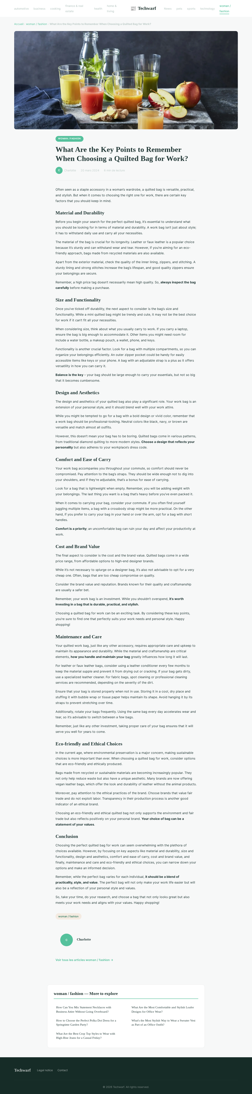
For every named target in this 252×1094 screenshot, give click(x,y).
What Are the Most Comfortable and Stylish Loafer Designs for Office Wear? (163, 1009)
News (168, 8)
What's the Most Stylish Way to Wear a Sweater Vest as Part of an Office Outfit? (163, 1022)
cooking (55, 8)
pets (179, 8)
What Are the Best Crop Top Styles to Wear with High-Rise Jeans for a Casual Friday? (85, 1035)
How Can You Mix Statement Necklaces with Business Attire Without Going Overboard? (83, 1009)
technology (207, 8)
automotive (21, 8)
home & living (112, 8)
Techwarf (143, 8)
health (98, 8)
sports (191, 8)
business (39, 8)
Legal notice (45, 1070)
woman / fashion (225, 8)
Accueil (18, 24)
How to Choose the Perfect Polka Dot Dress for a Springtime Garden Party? (86, 1022)
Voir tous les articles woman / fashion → (84, 960)
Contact (62, 1070)
